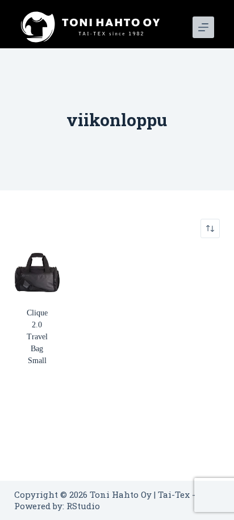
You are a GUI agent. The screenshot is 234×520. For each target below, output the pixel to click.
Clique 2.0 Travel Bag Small (37, 337)
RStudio (83, 505)
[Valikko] (203, 27)
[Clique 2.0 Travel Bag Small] (37, 272)
